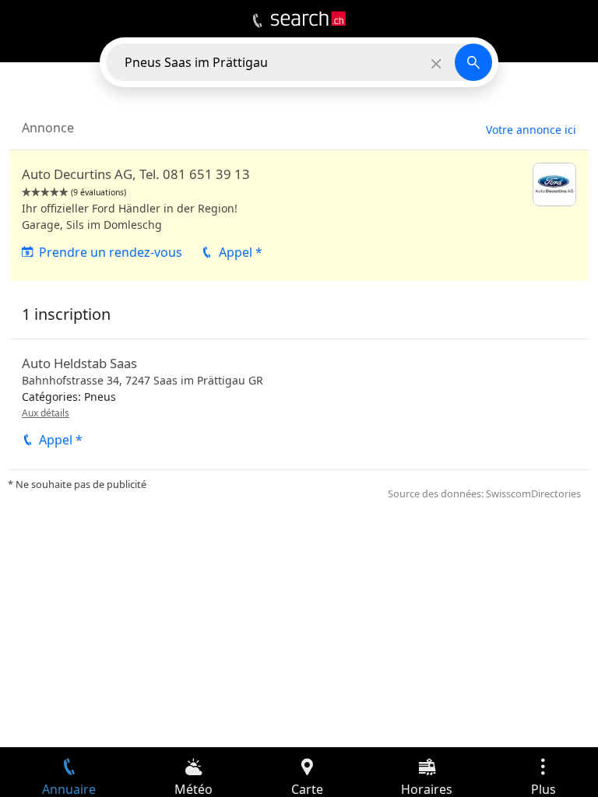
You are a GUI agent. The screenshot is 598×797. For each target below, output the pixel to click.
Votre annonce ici (531, 129)
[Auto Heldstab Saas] (299, 404)
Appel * (240, 252)
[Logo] (308, 18)
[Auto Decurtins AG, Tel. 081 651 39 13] (299, 215)
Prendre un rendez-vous (110, 252)
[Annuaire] (257, 21)
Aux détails (45, 413)
